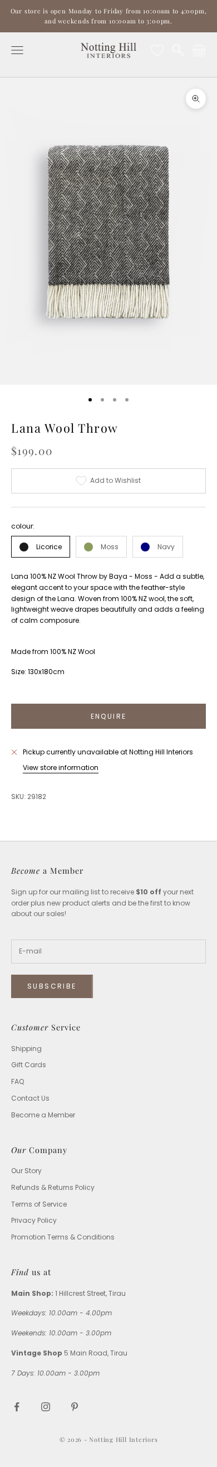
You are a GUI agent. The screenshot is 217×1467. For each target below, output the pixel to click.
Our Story (26, 1170)
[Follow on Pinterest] (74, 1406)
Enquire (109, 716)
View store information (60, 767)
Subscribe (52, 986)
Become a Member (43, 1115)
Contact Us (30, 1098)
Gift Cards (28, 1064)
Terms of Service (39, 1204)
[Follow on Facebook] (16, 1406)
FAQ (17, 1081)
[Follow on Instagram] (45, 1406)
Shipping (26, 1048)
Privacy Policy (34, 1220)
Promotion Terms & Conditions (63, 1237)
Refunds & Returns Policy (53, 1187)
